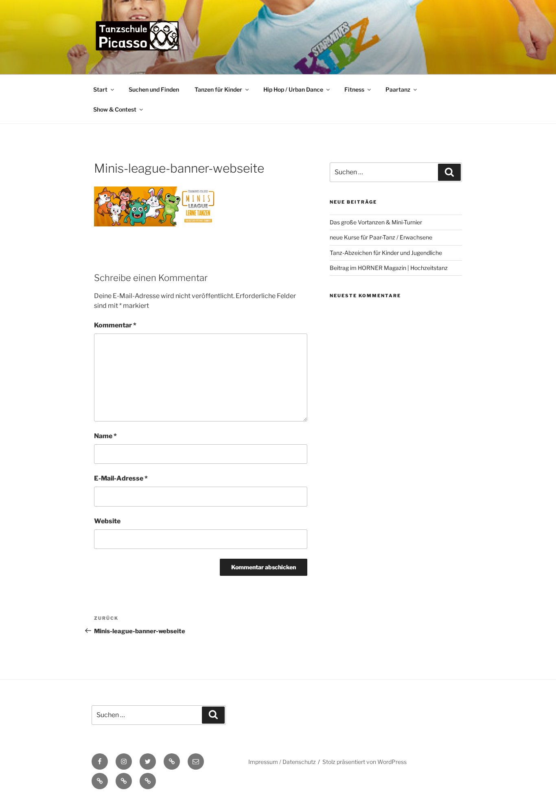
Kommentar (115, 325)
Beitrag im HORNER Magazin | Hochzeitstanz (389, 267)
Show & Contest (114, 109)
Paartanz (397, 89)
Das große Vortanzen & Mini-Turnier (376, 222)
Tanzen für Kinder (218, 89)
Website (107, 521)
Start (100, 89)
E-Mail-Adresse (121, 478)
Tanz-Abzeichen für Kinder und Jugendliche (386, 252)
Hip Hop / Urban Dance (293, 89)
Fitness (354, 89)
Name (105, 436)
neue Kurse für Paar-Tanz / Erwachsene (381, 237)
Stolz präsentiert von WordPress (364, 761)
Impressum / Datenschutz (282, 761)
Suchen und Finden (154, 89)
